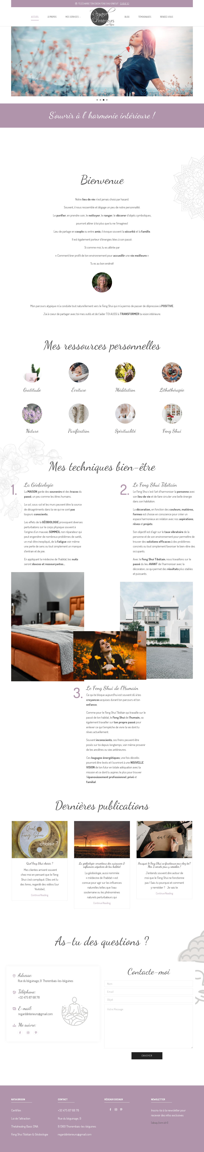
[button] (97, 100)
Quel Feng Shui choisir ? (39, 863)
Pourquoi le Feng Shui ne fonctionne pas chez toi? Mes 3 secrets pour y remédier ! (164, 865)
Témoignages (144, 16)
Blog (127, 16)
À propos (52, 16)
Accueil (35, 16)
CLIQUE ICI (124, 3)
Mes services (72, 16)
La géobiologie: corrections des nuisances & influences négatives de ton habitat (102, 865)
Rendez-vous (166, 16)
